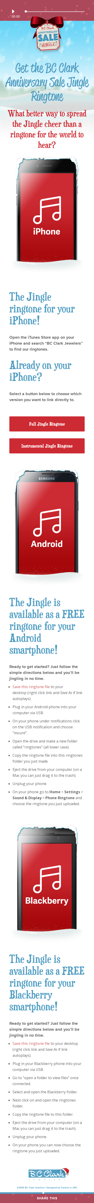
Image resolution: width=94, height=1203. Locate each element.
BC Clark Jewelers (35, 1187)
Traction (65, 1187)
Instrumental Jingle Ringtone (47, 445)
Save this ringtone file (31, 686)
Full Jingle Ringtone (47, 423)
